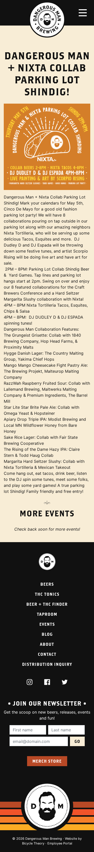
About (47, 644)
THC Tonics (47, 594)
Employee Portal (59, 843)
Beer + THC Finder (47, 604)
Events (47, 624)
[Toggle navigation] (82, 13)
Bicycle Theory (33, 843)
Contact (47, 654)
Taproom (47, 614)
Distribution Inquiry (47, 664)
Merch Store (47, 761)
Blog (47, 634)
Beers (47, 584)
